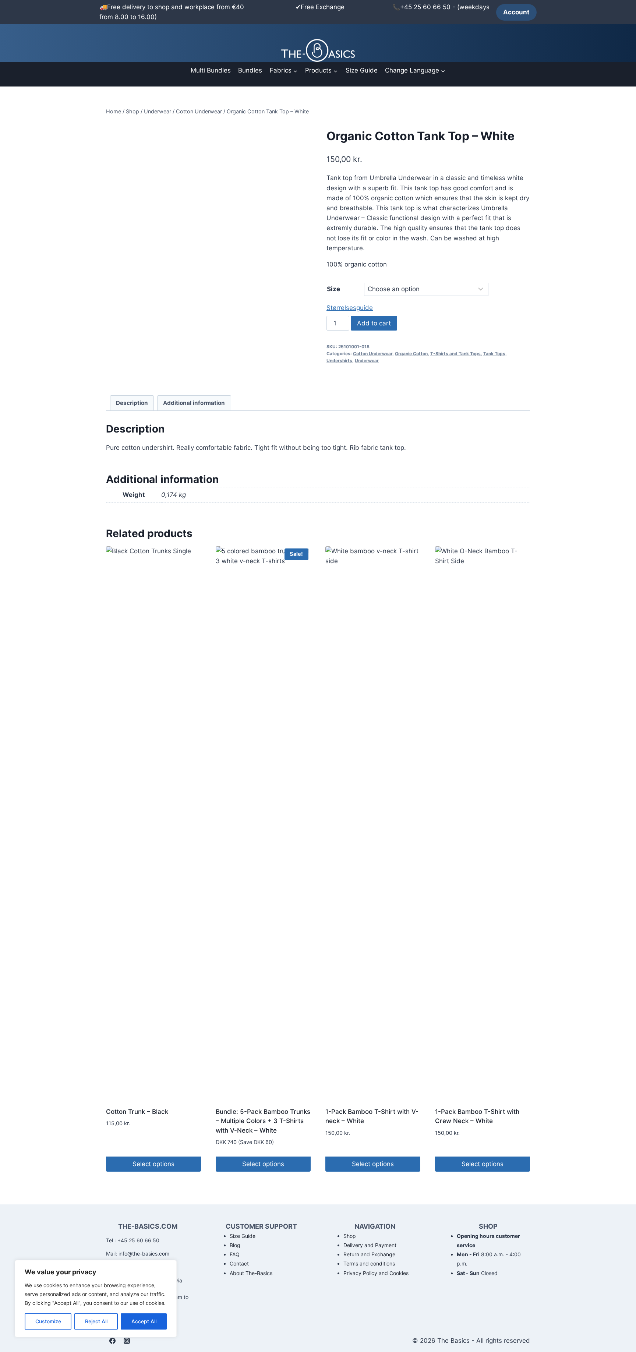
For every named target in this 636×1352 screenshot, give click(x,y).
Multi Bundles (211, 70)
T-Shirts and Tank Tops (455, 353)
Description (132, 402)
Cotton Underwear (372, 353)
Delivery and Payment (369, 1245)
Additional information (194, 402)
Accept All (143, 1321)
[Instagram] (126, 1340)
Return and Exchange (369, 1254)
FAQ (235, 1254)
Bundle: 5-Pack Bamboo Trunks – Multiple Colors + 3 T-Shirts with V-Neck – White (263, 1121)
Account (516, 12)
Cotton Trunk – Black (137, 1111)
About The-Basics (251, 1273)
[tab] (132, 403)
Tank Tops (494, 353)
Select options (153, 1164)
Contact (239, 1263)
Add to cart (374, 323)
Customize (48, 1321)
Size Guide (362, 70)
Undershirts (339, 360)
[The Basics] (318, 50)
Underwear (367, 360)
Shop (349, 1236)
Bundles (250, 70)
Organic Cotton (411, 353)
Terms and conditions (369, 1263)
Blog (235, 1245)
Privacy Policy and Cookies (376, 1273)
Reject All (96, 1321)
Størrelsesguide (349, 307)
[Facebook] (112, 1340)
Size (333, 289)
